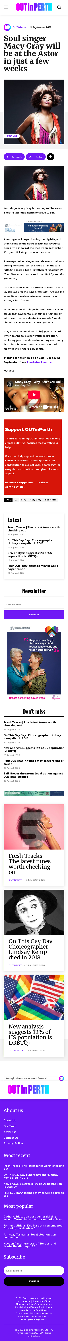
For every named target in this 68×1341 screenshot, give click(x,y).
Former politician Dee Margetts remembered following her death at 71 (33, 1226)
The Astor (50, 499)
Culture (12, 135)
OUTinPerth (19, 27)
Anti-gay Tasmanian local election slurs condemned (30, 1235)
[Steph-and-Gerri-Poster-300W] (34, 663)
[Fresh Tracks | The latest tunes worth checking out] (34, 827)
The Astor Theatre (39, 362)
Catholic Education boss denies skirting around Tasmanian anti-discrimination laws (33, 1217)
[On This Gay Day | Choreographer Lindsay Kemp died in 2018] (34, 912)
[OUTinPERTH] (34, 7)
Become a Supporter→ (20, 482)
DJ (16, 499)
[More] (50, 156)
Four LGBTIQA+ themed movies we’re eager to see (32, 567)
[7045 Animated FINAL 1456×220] (34, 227)
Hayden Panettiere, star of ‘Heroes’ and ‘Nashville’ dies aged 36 (30, 1244)
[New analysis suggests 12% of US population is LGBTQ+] (34, 997)
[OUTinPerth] (8, 27)
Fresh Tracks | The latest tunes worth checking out (33, 529)
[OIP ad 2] (34, 1078)
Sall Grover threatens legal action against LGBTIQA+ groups (33, 775)
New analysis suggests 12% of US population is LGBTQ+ (29, 554)
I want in (34, 614)
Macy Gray (35, 499)
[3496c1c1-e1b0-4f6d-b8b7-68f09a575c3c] (34, 793)
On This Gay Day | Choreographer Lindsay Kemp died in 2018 (30, 541)
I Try (23, 499)
